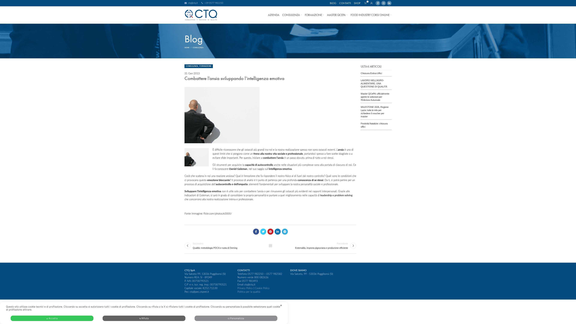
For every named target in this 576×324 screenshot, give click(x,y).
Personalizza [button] (237, 318)
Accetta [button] (53, 318)
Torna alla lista (270, 246)
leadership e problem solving (336, 195)
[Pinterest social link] (270, 232)
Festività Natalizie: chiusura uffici (374, 125)
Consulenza (198, 47)
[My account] (371, 3)
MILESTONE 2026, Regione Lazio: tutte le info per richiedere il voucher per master (374, 112)
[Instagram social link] (383, 3)
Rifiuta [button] (145, 318)
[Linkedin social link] (389, 3)
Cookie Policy (262, 288)
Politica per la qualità (248, 292)
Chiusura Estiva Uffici (371, 73)
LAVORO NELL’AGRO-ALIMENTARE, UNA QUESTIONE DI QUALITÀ (374, 83)
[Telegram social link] (285, 232)
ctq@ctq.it (193, 3)
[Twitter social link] (263, 232)
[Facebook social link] (378, 3)
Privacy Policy (245, 288)
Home (186, 47)
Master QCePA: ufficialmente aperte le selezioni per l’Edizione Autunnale (375, 96)
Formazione (205, 66)
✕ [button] (281, 305)
